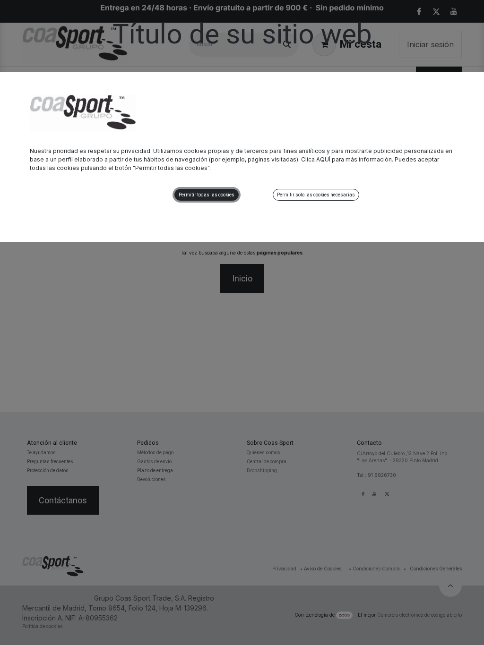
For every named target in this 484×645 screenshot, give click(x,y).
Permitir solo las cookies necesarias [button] (316, 194)
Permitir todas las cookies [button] (206, 194)
